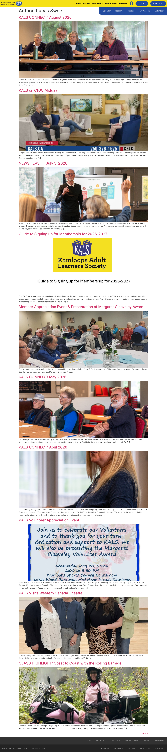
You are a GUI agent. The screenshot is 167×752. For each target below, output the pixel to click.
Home (78, 3)
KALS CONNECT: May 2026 (42, 377)
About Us (86, 3)
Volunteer (159, 11)
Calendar (107, 11)
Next (145, 733)
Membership (97, 3)
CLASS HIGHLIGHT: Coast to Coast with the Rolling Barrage (70, 663)
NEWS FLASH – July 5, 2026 (43, 163)
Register (131, 11)
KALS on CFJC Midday (38, 90)
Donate (146, 740)
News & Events (111, 3)
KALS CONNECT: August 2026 (45, 17)
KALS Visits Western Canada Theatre (50, 593)
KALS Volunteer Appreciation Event (49, 520)
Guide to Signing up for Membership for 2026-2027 (63, 234)
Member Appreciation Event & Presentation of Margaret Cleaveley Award (81, 307)
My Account (145, 11)
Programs (119, 11)
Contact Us (159, 740)
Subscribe (123, 3)
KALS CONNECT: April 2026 (43, 447)
